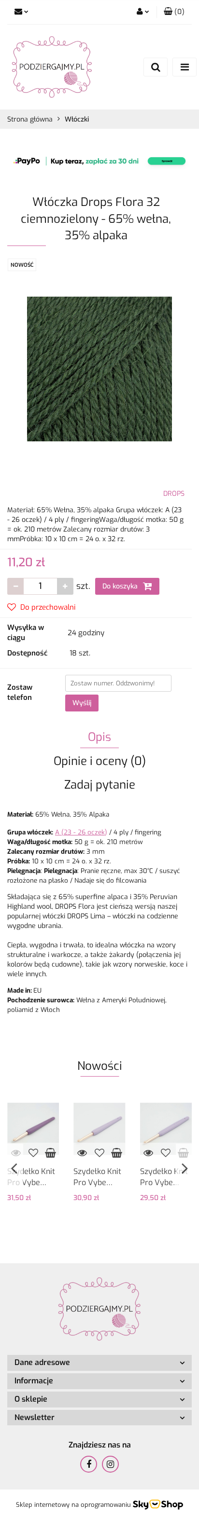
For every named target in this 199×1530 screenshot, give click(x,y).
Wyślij (81, 703)
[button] (174, 12)
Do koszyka (121, 586)
